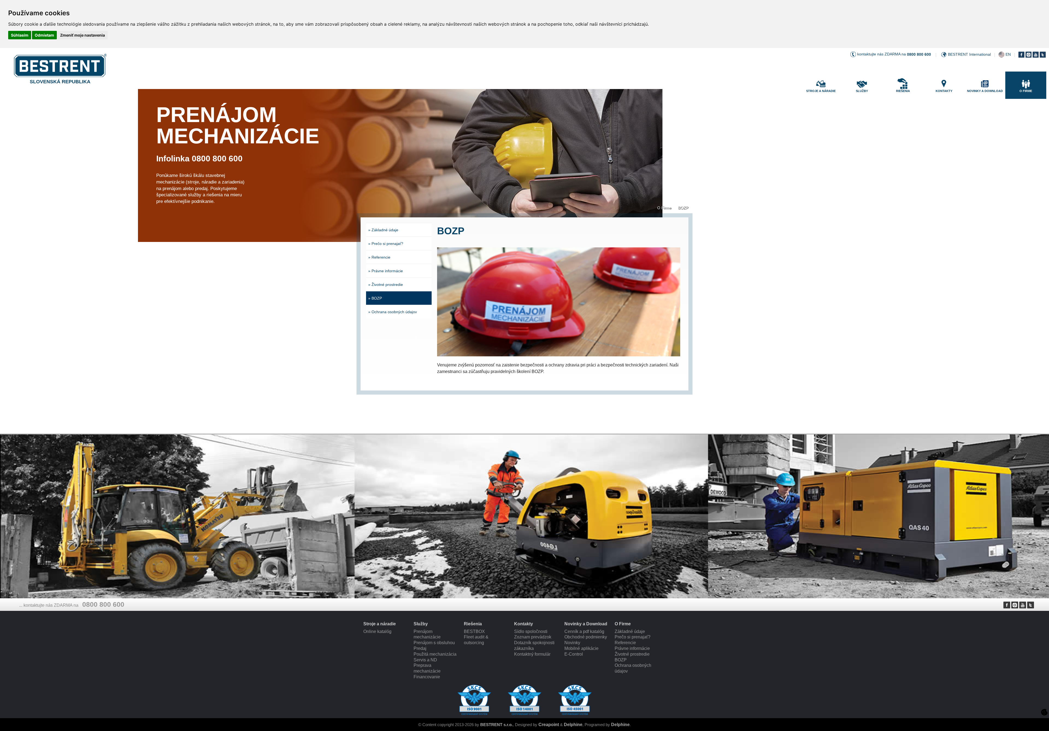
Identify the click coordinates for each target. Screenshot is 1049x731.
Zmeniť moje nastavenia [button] (82, 35)
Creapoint (548, 724)
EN (1008, 54)
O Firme (664, 208)
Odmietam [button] (44, 35)
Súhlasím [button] (19, 35)
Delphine (573, 724)
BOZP (683, 208)
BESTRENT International (969, 54)
